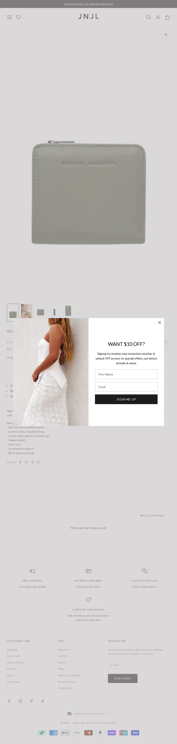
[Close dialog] (159, 322)
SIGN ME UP (126, 399)
